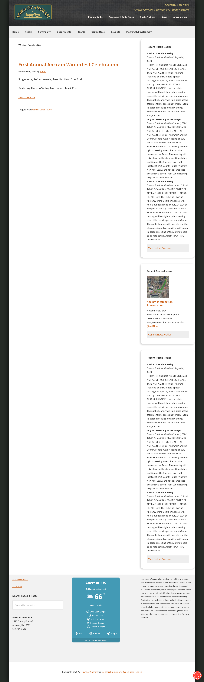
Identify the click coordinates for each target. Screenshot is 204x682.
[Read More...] (154, 326)
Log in (139, 671)
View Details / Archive (159, 248)
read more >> (26, 97)
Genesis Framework (112, 671)
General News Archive (159, 334)
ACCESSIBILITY (20, 579)
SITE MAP (17, 586)
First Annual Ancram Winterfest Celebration (68, 64)
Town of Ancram (89, 671)
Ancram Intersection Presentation (160, 303)
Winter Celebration (42, 109)
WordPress (128, 671)
